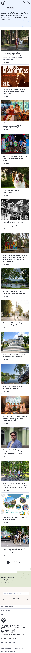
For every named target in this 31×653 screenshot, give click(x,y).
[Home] (2, 8)
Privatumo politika (6, 648)
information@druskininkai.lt (15, 634)
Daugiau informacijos (7, 638)
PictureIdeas (12, 651)
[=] (28, 2)
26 (19, 562)
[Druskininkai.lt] (3, 3)
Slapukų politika (18, 648)
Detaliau (5, 62)
